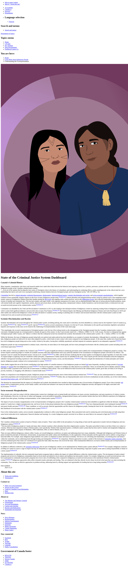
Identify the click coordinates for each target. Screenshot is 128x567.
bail (87, 364)
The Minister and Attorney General (16, 500)
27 (36, 366)
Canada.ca (8, 9)
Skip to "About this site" (12, 4)
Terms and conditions (11, 476)
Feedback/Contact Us (11, 49)
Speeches (8, 525)
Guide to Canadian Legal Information (16, 489)
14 (62, 297)
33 (58, 398)
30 (53, 376)
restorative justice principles (113, 439)
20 (41, 324)
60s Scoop (48, 299)
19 (24, 324)
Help (6, 491)
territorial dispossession (34, 295)
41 (55, 438)
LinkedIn (8, 545)
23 (41, 350)
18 (11, 324)
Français (11, 21)
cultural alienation (20, 295)
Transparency (9, 478)
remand (11, 367)
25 (78, 358)
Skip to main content (11, 2)
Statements (8, 523)
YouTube (8, 543)
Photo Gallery (9, 530)
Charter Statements (11, 528)
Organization (9, 502)
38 (113, 413)
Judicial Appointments (12, 521)
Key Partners (9, 45)
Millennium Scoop (88, 299)
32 (13, 386)
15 (39, 304)
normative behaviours (32, 447)
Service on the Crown (12, 487)
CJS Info (7, 44)
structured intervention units (9, 379)
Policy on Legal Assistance (13, 485)
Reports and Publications (12, 508)
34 (82, 403)
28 (49, 370)
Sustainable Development (13, 509)
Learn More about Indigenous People (16, 59)
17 (35, 314)
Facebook (8, 538)
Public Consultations (11, 547)
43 (101, 446)
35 (124, 403)
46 (13, 450)
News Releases (9, 517)
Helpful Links (9, 493)
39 (17, 423)
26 (48, 360)
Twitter (7, 541)
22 (19, 346)
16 (56, 310)
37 (44, 408)
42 (34, 442)
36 (22, 405)
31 (40, 378)
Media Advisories (10, 526)
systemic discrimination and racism (79, 295)
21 (119, 340)
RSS (6, 539)
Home (7, 42)
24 (50, 354)
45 (110, 461)
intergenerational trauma (59, 295)
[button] (10, 30)
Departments (9, 13)
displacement (47, 295)
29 (90, 374)
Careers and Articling (11, 506)
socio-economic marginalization (103, 295)
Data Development (11, 47)
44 (9, 459)
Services (7, 11)
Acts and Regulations (11, 504)
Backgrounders (9, 519)
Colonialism (4, 295)
